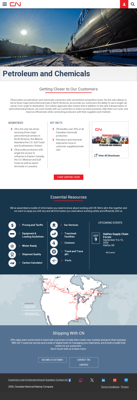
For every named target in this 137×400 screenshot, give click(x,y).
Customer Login (16, 380)
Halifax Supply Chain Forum (115, 235)
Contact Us (61, 380)
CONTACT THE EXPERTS (83, 362)
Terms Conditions (110, 387)
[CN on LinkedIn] (103, 381)
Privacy (125, 387)
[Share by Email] (114, 381)
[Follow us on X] (92, 381)
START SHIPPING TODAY (68, 177)
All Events (110, 252)
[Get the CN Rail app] (126, 381)
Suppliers (50, 380)
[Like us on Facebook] (69, 381)
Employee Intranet (35, 380)
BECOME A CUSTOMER (52, 360)
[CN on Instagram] (80, 381)
